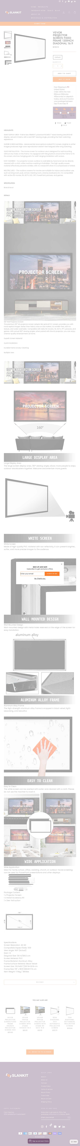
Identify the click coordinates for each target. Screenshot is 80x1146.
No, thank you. (40, 578)
